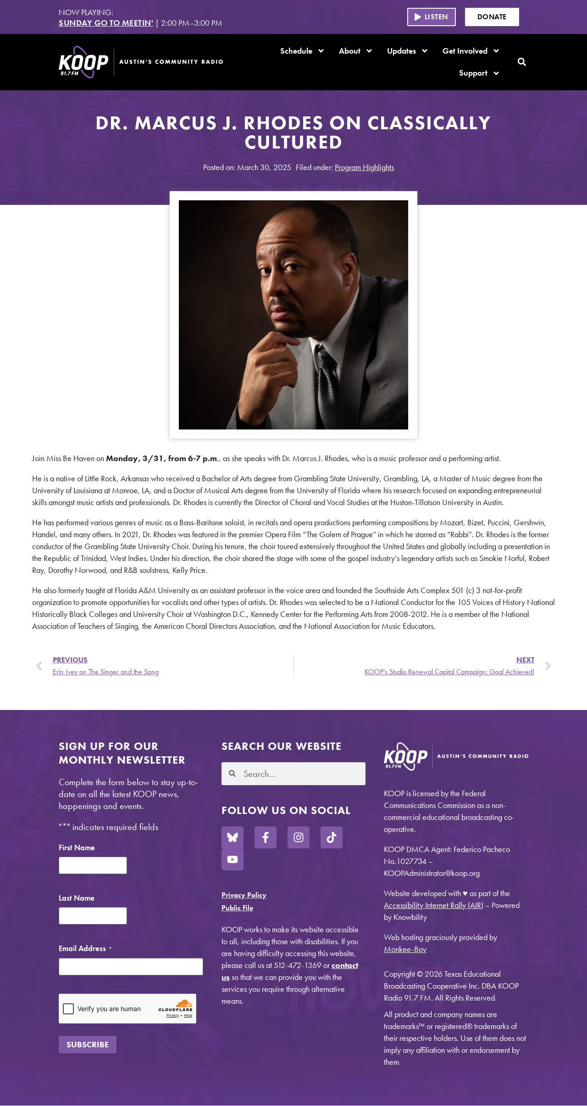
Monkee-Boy (405, 949)
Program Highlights (364, 167)
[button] (431, 17)
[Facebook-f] (266, 837)
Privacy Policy (244, 895)
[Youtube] (233, 859)
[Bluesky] (233, 837)
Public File (237, 908)
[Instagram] (299, 837)
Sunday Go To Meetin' (106, 22)
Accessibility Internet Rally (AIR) (433, 905)
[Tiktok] (332, 837)
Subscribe (87, 1044)
